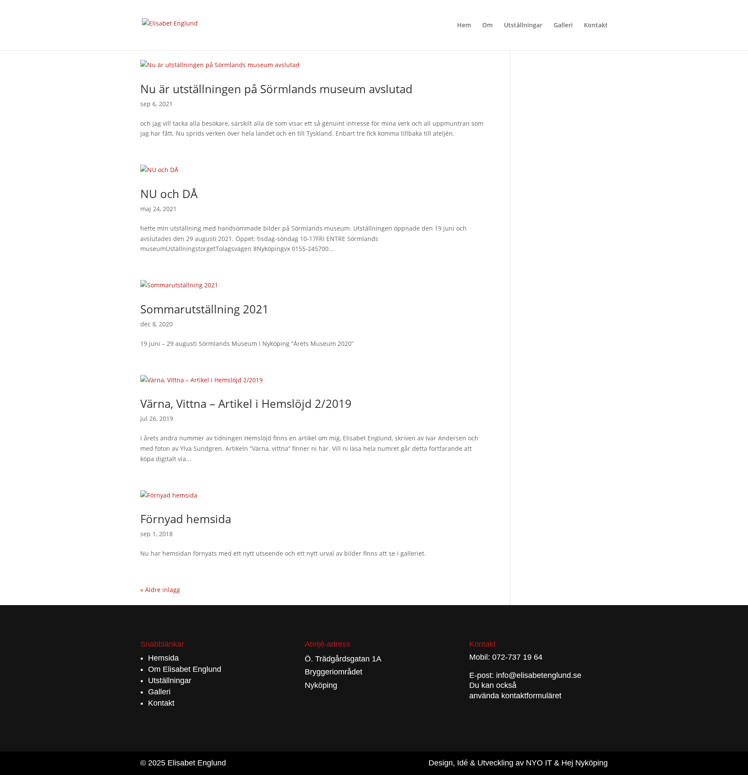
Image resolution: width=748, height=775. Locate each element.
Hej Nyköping (584, 763)
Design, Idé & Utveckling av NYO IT (490, 763)
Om (487, 25)
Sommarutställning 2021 (204, 309)
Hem (464, 25)
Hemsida (163, 658)
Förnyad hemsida (185, 519)
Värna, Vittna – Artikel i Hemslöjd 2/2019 (245, 403)
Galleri (563, 25)
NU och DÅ (168, 194)
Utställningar (523, 25)
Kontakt (596, 25)
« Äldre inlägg (160, 590)
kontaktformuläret (531, 695)
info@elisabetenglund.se (538, 675)
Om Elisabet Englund (184, 669)
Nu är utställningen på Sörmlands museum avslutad (276, 89)
